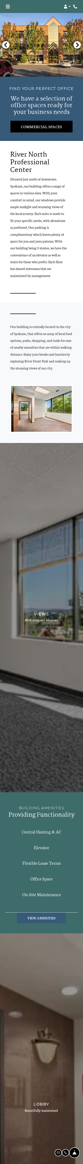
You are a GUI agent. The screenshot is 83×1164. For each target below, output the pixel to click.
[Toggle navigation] (7, 6)
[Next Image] (77, 45)
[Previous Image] (6, 45)
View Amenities (41, 917)
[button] (67, 6)
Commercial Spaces (41, 126)
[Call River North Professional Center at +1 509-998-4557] (75, 6)
